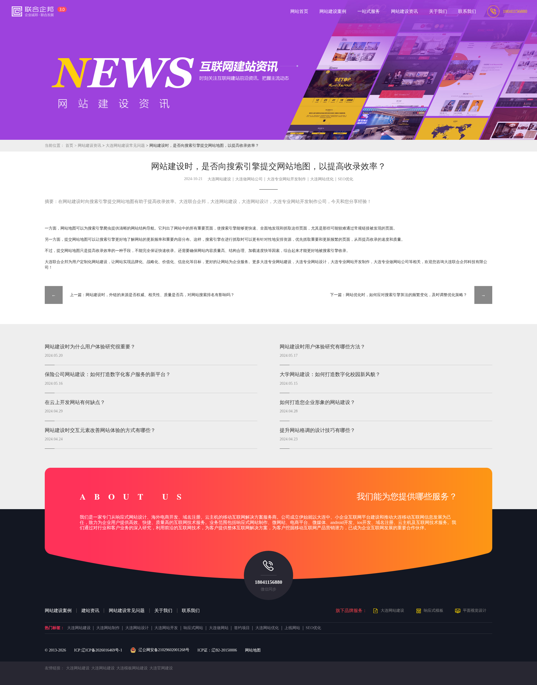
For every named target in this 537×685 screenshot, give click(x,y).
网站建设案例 (58, 610)
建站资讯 (90, 610)
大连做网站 (219, 628)
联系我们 (191, 610)
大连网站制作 (108, 628)
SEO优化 (345, 179)
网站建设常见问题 (127, 610)
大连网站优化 (322, 179)
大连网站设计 (137, 628)
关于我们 (163, 610)
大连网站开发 (166, 628)
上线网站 (292, 628)
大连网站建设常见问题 (126, 145)
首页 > (71, 145)
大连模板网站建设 (132, 668)
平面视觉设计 (474, 610)
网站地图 (253, 650)
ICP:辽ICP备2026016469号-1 (98, 650)
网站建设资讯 (89, 145)
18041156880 (268, 582)
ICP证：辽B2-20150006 (217, 650)
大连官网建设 (161, 668)
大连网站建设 (219, 179)
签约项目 (242, 628)
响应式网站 (193, 628)
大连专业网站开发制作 (286, 179)
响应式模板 (433, 610)
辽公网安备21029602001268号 (163, 650)
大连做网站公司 (249, 179)
